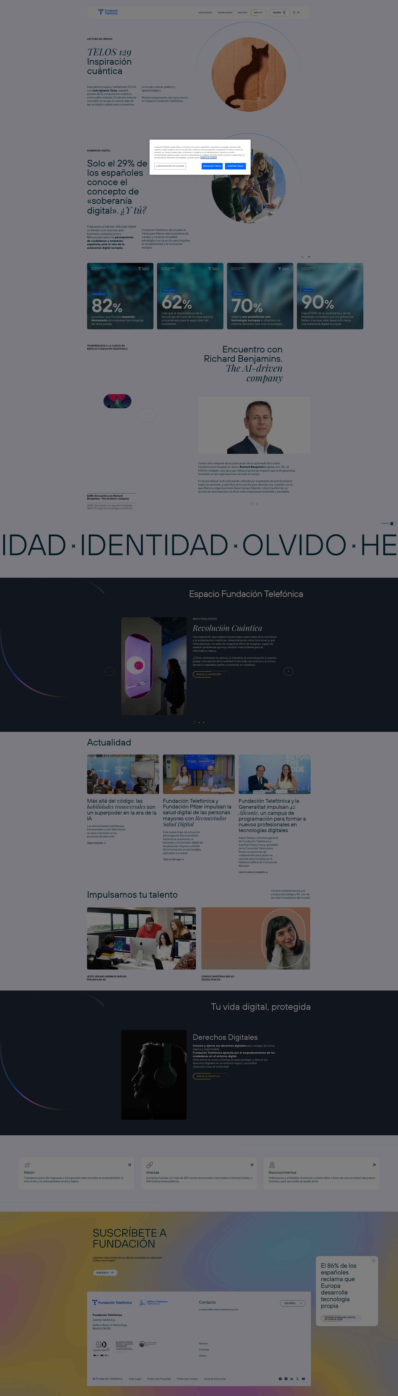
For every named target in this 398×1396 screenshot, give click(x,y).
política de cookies (208, 158)
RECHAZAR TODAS (212, 166)
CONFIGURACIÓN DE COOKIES (170, 166)
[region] (200, 157)
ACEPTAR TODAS (235, 166)
